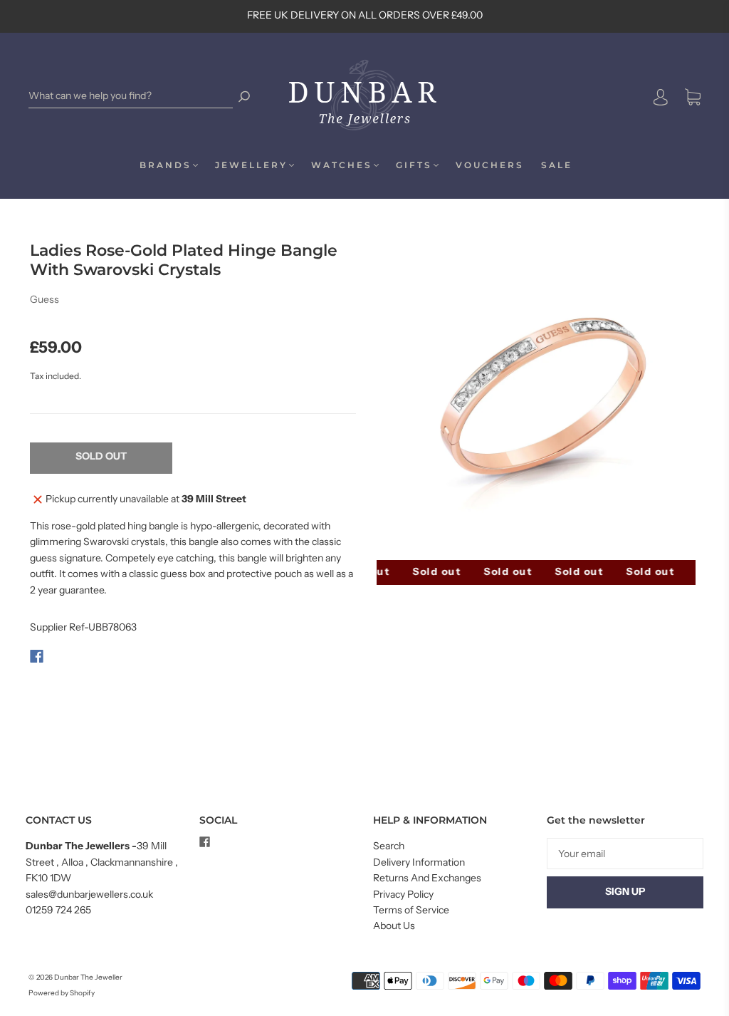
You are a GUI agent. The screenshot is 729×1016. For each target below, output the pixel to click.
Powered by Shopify (61, 992)
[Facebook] (36, 656)
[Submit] (244, 96)
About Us (394, 925)
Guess (44, 299)
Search (388, 845)
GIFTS (414, 165)
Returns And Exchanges (427, 877)
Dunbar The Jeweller (88, 977)
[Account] (661, 96)
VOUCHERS (490, 165)
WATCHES (341, 165)
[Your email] (625, 853)
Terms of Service (411, 909)
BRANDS (166, 165)
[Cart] (693, 97)
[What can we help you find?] (130, 96)
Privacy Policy (403, 894)
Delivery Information (419, 862)
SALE (556, 165)
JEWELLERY (251, 165)
